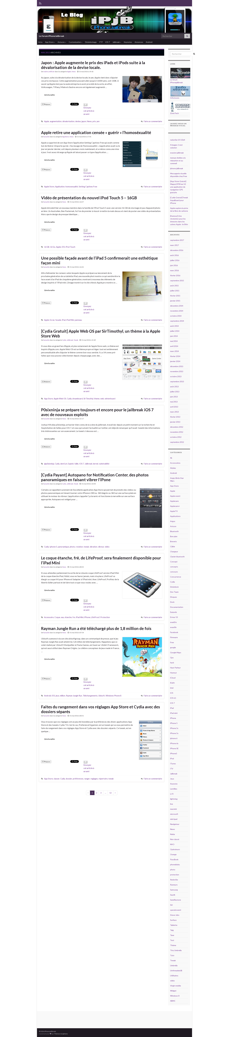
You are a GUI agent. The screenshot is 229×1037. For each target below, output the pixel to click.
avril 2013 (174, 407)
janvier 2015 (175, 301)
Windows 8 (174, 996)
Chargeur (174, 551)
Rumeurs (174, 885)
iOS (63, 247)
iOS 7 (107, 42)
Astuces (61, 42)
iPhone (87, 617)
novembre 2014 (176, 311)
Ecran (52, 320)
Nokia (172, 834)
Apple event (175, 496)
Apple (69, 72)
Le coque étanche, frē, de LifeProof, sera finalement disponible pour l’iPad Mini (101, 560)
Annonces (139, 42)
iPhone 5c (174, 728)
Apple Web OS (60, 398)
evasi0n (173, 627)
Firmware (174, 637)
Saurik (172, 895)
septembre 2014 (177, 321)
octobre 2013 (175, 376)
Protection (105, 617)
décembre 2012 (176, 427)
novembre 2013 (176, 371)
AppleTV (174, 511)
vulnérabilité (104, 464)
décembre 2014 (176, 306)
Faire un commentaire (153, 121)
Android (149, 42)
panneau (78, 320)
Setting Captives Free (88, 186)
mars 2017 (174, 245)
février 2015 (175, 296)
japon (84, 121)
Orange (173, 854)
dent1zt (63, 464)
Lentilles (173, 789)
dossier (69, 779)
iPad (64, 320)
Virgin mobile (175, 986)
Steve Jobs (174, 915)
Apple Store (49, 186)
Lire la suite (49, 95)
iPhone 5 (173, 723)
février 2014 (175, 356)
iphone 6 (173, 738)
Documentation (176, 607)
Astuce (173, 526)
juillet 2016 (174, 260)
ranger (87, 779)
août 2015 (174, 285)
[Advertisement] (87, 1019)
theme (97, 398)
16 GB (46, 247)
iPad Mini (70, 320)
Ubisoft (101, 696)
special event (175, 910)
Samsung (174, 890)
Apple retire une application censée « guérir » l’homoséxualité (96, 132)
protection (174, 874)
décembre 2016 (176, 250)
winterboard (110, 398)
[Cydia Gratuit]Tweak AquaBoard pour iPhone (179, 200)
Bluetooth (174, 531)
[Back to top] (223, 1031)
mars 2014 (174, 351)
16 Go (52, 247)
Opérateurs (175, 849)
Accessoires (175, 463)
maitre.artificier (49, 72)
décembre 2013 (176, 366)
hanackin (46, 137)
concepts (174, 567)
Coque (57, 617)
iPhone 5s (174, 733)
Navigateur (174, 824)
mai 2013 (174, 402)
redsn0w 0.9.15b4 (177, 140)
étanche (68, 617)
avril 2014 (174, 346)
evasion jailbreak (177, 153)
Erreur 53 (174, 617)
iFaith (172, 683)
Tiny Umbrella (176, 950)
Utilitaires (174, 975)
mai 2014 (174, 341)
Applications (175, 516)
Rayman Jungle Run (74, 696)
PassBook (174, 859)
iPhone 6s (174, 743)
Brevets (173, 541)
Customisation (75, 42)
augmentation (56, 121)
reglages (94, 779)
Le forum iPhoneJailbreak (51, 36)
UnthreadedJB (176, 970)
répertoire (103, 779)
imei (171, 688)
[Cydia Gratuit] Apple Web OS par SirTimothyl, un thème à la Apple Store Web (100, 333)
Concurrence (175, 577)
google (173, 647)
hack (172, 662)
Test (172, 940)
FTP (101, 42)
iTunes (173, 763)
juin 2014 (174, 336)
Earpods (173, 612)
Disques (173, 597)
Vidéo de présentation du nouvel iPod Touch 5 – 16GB (89, 197)
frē (73, 617)
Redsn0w (174, 880)
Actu (40, 42)
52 (110, 793)
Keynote (173, 784)
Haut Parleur (175, 667)
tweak (86, 547)
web (102, 398)
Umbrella (173, 965)
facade (58, 320)
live (171, 804)
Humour (173, 673)
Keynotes (128, 42)
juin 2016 (174, 265)
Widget (173, 991)
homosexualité (71, 186)
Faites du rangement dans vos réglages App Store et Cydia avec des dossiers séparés (100, 709)
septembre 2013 (177, 381)
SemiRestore (175, 900)
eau (62, 617)
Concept (173, 561)
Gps (172, 657)
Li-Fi (171, 794)
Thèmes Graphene (61, 1034)
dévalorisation (68, 121)
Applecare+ (175, 506)
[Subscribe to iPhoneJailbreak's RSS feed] (40, 3)
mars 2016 (174, 270)
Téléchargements (90, 696)
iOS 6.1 (173, 698)
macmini (173, 809)
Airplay (173, 468)
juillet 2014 (174, 331)
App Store (49, 42)
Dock (172, 602)
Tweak (76, 340)
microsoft (174, 814)
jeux (57, 696)
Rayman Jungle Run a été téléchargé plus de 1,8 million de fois (96, 628)
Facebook (174, 632)
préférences (78, 779)
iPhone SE (174, 748)
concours (174, 572)
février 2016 (175, 275)
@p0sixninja (49, 464)
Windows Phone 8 (113, 696)
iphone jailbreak (176, 168)
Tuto (172, 955)
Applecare (174, 501)
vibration (93, 547)
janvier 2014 (175, 361)
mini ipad (173, 819)
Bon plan (173, 536)
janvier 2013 (175, 422)
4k (171, 458)
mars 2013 (174, 412)
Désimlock (174, 587)
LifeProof (95, 617)
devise (78, 121)
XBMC (172, 1001)
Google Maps (175, 652)
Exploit (71, 464)
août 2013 (174, 386)
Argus (172, 521)
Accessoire (49, 617)
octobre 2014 (175, 316)
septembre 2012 (177, 442)
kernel (95, 464)
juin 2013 (174, 396)
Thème (173, 945)
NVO (172, 844)
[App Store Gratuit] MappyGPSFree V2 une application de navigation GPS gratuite (178, 187)
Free (172, 642)
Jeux (172, 779)
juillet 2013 (174, 391)
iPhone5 (173, 753)
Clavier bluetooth (177, 556)
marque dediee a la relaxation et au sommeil (178, 160)
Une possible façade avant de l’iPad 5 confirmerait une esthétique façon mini (99, 260)
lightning (173, 799)
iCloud (172, 678)
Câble (172, 546)
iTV (171, 768)
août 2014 (174, 326)
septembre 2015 (177, 280)
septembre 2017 (177, 240)
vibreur (101, 547)
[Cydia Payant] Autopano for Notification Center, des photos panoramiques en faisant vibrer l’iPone (95, 477)
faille (76, 464)
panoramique (63, 547)
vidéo (107, 547)
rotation (79, 547)
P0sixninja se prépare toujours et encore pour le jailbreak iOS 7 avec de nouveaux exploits (97, 412)
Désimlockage (91, 42)
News (74, 72)
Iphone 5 (53, 547)
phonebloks (175, 864)
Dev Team (174, 592)
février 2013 (175, 417)
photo (72, 547)
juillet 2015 (174, 290)
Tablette (173, 925)
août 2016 (174, 255)
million (62, 696)
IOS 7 (81, 464)
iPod (172, 758)
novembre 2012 (176, 432)
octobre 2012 (175, 437)
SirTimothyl (88, 398)
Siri (171, 905)
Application (60, 186)
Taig (172, 930)
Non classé (174, 839)
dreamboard (77, 398)
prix (94, 121)
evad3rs (173, 622)
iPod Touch (70, 247)
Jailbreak (116, 42)
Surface (173, 920)
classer (57, 779)
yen (98, 121)
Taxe (172, 935)
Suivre (47, 104)
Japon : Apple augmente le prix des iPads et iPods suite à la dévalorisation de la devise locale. (93, 65)
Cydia (64, 340)
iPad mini (173, 713)
